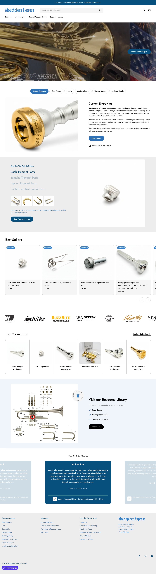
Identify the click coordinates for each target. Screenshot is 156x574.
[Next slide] (148, 299)
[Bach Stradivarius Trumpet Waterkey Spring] (59, 262)
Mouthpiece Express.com (17, 563)
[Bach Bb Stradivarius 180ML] (16, 201)
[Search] (100, 10)
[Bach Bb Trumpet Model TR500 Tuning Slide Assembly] (38, 201)
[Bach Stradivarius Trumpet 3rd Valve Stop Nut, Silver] (22, 262)
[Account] (144, 10)
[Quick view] (36, 250)
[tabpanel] (78, 124)
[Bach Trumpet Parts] (111, 193)
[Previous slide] (141, 299)
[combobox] (71, 10)
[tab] (39, 91)
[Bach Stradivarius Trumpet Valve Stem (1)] (96, 262)
